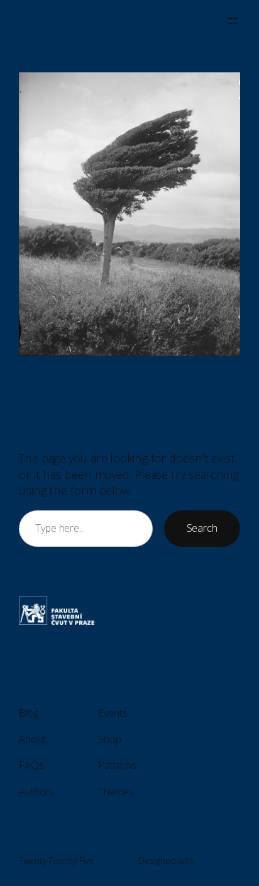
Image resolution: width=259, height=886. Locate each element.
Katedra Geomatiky (72, 20)
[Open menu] (232, 20)
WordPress (218, 860)
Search (202, 528)
